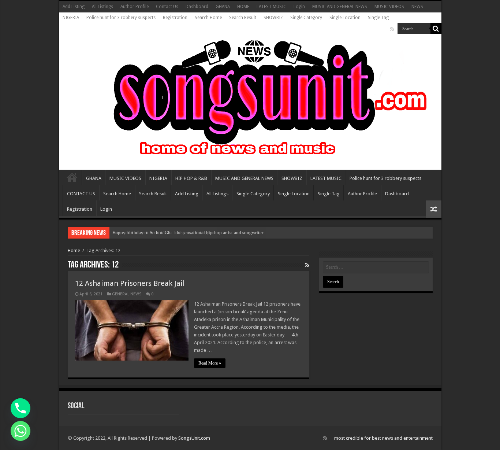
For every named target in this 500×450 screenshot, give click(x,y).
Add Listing (74, 6)
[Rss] (392, 29)
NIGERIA (71, 17)
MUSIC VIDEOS (389, 6)
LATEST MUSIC (271, 6)
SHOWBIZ (273, 17)
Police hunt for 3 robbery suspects (121, 17)
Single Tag (378, 17)
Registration (175, 17)
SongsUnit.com (194, 438)
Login (299, 6)
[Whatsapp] (20, 431)
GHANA (223, 6)
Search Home (208, 17)
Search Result (242, 17)
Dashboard (197, 6)
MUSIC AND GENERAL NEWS (339, 6)
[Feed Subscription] (307, 265)
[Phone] (20, 408)
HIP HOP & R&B (191, 178)
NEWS (417, 6)
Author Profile (134, 6)
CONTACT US (81, 193)
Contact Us (167, 6)
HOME (243, 6)
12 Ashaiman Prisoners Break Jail (130, 283)
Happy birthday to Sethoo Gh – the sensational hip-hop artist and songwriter (187, 232)
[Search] (435, 28)
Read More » (209, 363)
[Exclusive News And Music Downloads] (250, 97)
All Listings (102, 6)
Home (74, 250)
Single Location (345, 17)
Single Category (306, 17)
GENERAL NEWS (126, 294)
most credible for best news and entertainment (383, 438)
